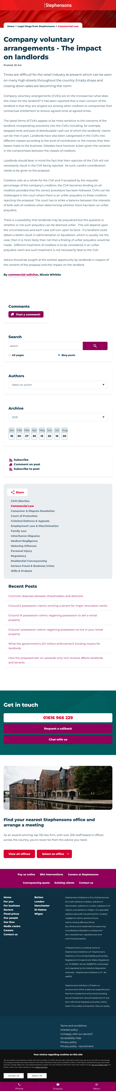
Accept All (13, 1075)
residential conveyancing (93, 926)
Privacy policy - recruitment (77, 1046)
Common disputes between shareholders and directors (45, 596)
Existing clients (64, 882)
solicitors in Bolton (83, 902)
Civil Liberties (20, 501)
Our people (11, 917)
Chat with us (58, 739)
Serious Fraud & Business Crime (32, 565)
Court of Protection (24, 515)
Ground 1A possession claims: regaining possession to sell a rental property (52, 617)
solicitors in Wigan (86, 910)
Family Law (18, 530)
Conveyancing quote (36, 882)
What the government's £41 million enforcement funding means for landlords (54, 646)
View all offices (19, 853)
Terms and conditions (73, 1025)
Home (10, 26)
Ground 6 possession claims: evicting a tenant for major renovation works (57, 605)
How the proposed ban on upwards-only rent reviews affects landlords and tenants (55, 660)
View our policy (102, 1006)
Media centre (12, 926)
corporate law (76, 934)
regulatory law (90, 934)
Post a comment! (28, 314)
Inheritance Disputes (25, 535)
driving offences (80, 922)
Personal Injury (21, 550)
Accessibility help (70, 1038)
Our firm (9, 922)
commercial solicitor (23, 274)
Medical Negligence (24, 540)
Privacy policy (68, 1042)
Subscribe (21, 459)
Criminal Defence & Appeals (30, 520)
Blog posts (68, 355)
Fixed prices (11, 913)
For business (12, 905)
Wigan (38, 913)
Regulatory (18, 555)
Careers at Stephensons (83, 874)
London (39, 901)
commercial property (75, 939)
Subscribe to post (27, 469)
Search (15, 337)
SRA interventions (51, 874)
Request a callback (58, 728)
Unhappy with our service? (76, 1034)
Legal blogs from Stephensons (36, 26)
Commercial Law (68, 26)
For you (8, 901)
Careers (8, 930)
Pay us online (26, 874)
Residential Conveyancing (29, 560)
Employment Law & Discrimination (35, 525)
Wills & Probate (21, 570)
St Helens (40, 909)
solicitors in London (87, 906)
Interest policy (69, 1029)
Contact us (86, 882)
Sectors (8, 909)
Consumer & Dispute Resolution (33, 511)
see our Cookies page (100, 1065)
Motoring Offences (24, 545)
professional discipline (78, 930)
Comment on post (27, 464)
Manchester (42, 905)
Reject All (37, 1075)
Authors (16, 376)
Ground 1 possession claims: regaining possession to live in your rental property (55, 632)
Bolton (38, 897)
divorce (73, 926)
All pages (18, 355)
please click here (41, 1067)
